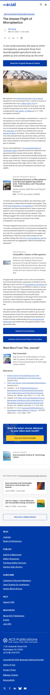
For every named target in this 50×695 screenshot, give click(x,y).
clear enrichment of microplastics (20, 206)
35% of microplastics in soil (33, 238)
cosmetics (10, 131)
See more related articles (25, 517)
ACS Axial (12, 29)
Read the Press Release (25, 331)
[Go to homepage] (9, 4)
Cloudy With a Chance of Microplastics (29, 255)
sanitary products (9, 133)
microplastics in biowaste (34, 284)
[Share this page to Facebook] (17, 38)
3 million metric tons (27, 103)
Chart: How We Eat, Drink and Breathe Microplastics (26, 383)
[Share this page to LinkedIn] (13, 38)
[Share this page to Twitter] (9, 38)
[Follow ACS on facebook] (9, 688)
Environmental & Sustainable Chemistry (20, 14)
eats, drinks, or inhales (23, 111)
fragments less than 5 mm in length (29, 98)
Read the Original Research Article (25, 63)
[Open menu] (45, 4)
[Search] (41, 4)
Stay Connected (19, 353)
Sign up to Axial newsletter (25, 438)
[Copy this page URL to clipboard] (5, 38)
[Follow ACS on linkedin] (14, 688)
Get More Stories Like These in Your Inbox (25, 339)
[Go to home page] (25, 640)
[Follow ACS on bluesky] (20, 688)
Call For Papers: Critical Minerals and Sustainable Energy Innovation (20, 502)
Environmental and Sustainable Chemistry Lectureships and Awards (18, 485)
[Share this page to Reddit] (21, 38)
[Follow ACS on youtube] (25, 688)
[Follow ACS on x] (4, 688)
